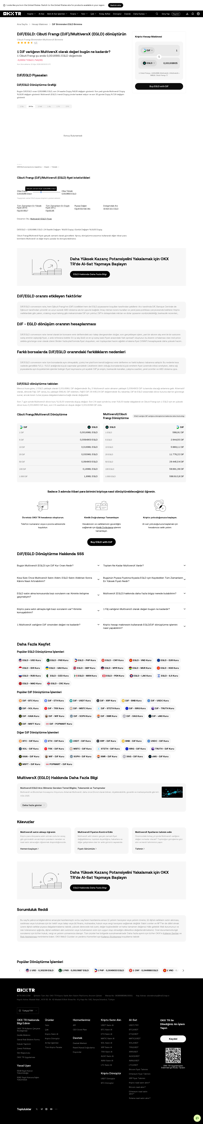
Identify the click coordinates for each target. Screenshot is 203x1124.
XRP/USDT (133, 1052)
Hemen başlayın (28, 848)
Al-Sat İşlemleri (52, 1043)
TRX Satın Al (106, 1052)
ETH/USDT (134, 1034)
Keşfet (30, 14)
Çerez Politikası (24, 1048)
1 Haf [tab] (40, 106)
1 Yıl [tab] (58, 106)
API (74, 1025)
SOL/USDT (134, 1043)
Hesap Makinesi (40, 24)
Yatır (83, 14)
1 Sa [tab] (21, 106)
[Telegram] (41, 1109)
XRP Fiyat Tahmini (137, 1078)
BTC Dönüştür (107, 1083)
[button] (156, 13)
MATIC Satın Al (107, 1038)
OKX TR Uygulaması (26, 1057)
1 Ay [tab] (49, 106)
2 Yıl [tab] (67, 106)
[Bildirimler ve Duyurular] (192, 14)
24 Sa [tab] (31, 106)
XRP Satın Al (106, 1047)
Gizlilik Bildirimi (23, 1035)
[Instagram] (46, 1109)
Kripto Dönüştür (52, 1038)
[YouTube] (51, 1109)
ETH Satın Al (106, 1034)
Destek (127, 14)
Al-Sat (41, 14)
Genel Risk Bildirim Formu (28, 1039)
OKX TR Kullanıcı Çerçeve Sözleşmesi (28, 1029)
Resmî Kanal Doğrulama (84, 1047)
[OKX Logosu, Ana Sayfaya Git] (12, 13)
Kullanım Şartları (171, 933)
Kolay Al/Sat (104, 14)
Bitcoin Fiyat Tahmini (138, 1069)
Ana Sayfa (22, 24)
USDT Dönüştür (108, 1078)
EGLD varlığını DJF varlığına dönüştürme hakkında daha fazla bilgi (159, 416)
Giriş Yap (166, 14)
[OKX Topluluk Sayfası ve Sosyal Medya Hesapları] (56, 1109)
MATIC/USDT (135, 1038)
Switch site (115, 5)
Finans (73, 14)
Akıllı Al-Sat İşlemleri (56, 14)
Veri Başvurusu (23, 1053)
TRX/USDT (134, 1047)
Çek (92, 14)
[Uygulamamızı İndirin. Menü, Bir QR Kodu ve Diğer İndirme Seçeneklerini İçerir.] (187, 14)
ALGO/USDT (134, 1056)
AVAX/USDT (134, 1060)
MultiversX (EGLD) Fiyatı (41, 219)
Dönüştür (117, 14)
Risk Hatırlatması (28, 936)
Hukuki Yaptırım (24, 1044)
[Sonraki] (183, 970)
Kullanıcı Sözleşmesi (111, 936)
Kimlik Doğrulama (104, 527)
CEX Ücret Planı (80, 1030)
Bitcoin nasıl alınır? (137, 1087)
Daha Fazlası (139, 14)
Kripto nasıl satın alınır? (139, 1083)
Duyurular (77, 1052)
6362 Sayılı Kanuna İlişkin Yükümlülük (28, 1078)
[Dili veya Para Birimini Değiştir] (198, 14)
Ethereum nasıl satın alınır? (138, 1092)
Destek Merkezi (80, 1043)
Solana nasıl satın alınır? (140, 1098)
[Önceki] (20, 970)
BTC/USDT (134, 1030)
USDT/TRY (134, 1025)
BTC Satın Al (106, 1030)
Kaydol (176, 14)
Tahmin (139, 848)
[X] (36, 1109)
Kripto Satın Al (51, 1034)
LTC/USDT (133, 1065)
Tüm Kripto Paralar (53, 1047)
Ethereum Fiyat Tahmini (139, 1074)
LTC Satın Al (106, 1065)
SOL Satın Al (106, 1043)
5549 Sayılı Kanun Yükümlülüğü (25, 1072)
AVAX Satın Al (107, 1060)
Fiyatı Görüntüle (86, 848)
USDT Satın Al (107, 1025)
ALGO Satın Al (107, 1056)
